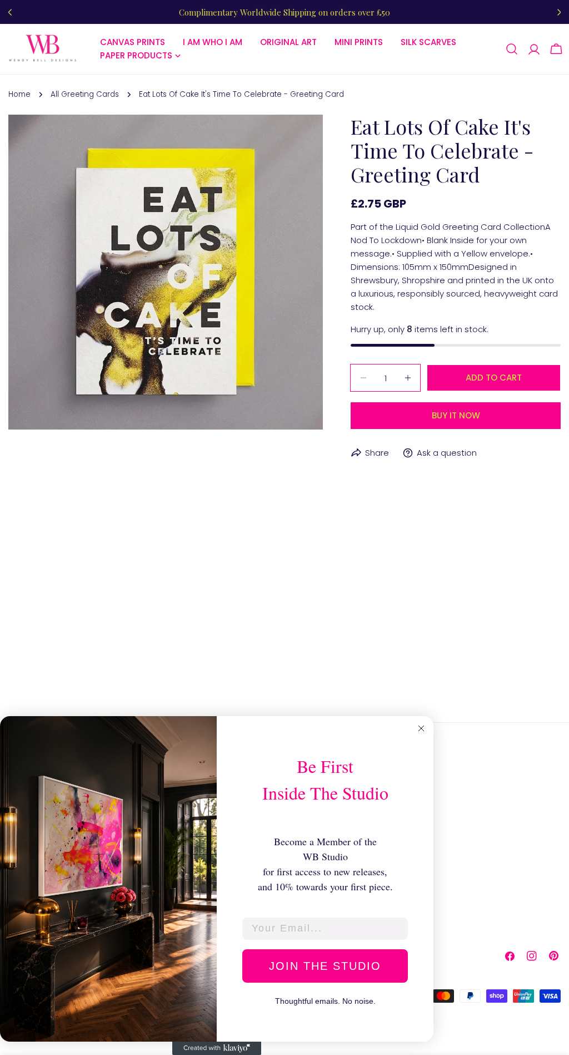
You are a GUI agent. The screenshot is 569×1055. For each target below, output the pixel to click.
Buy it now (456, 415)
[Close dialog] (421, 728)
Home (19, 94)
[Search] (512, 49)
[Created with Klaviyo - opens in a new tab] (216, 1048)
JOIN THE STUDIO (325, 966)
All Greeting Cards (85, 94)
